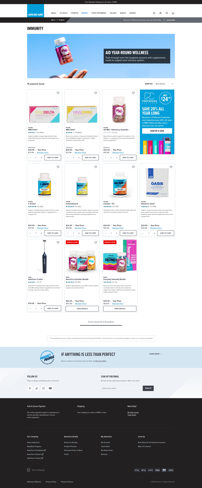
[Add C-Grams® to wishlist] (58, 167)
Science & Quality (70, 442)
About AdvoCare (33, 442)
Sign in (53, 20)
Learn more (154, 354)
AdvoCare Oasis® (148, 204)
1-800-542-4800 (100, 361)
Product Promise (70, 446)
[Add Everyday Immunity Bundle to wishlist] (133, 242)
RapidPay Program (34, 446)
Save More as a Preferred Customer (151, 442)
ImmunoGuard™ (72, 204)
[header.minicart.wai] (173, 13)
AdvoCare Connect (34, 454)
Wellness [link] (113, 13)
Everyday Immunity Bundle (114, 279)
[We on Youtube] (50, 388)
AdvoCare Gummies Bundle (77, 279)
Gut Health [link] (63, 13)
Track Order (132, 415)
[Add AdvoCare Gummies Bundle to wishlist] (96, 242)
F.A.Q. (66, 454)
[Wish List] (167, 13)
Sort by (149, 84)
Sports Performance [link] (99, 13)
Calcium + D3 (108, 204)
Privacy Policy (51, 482)
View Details (82, 309)
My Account (105, 442)
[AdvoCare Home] (35, 12)
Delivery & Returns (34, 482)
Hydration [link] (74, 13)
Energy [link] (53, 13)
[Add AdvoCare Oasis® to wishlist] (171, 167)
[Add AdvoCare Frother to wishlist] (58, 242)
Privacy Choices (67, 482)
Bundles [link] (123, 13)
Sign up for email (110, 376)
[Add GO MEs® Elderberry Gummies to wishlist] (133, 93)
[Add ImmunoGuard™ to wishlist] (96, 167)
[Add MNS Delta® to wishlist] (58, 93)
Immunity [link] (85, 13)
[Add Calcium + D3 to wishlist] (133, 167)
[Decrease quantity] (30, 157)
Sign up (148, 388)
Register (62, 20)
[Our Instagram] (43, 388)
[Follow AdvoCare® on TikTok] (37, 388)
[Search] (154, 13)
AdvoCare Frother (35, 279)
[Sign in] (160, 13)
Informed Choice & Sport (73, 450)
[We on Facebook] (30, 388)
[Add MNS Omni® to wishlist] (96, 93)
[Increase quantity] (41, 157)
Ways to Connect (144, 446)
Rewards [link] (133, 13)
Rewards (104, 454)
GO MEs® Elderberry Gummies (115, 130)
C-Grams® (32, 204)
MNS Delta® (33, 130)
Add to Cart (52, 158)
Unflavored (69, 147)
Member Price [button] (42, 152)
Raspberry (106, 147)
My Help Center (133, 412)
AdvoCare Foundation (35, 450)
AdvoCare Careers (34, 458)
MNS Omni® (71, 130)
